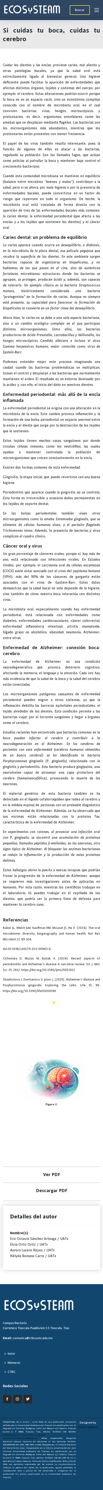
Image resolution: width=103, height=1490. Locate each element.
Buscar (80, 10)
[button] (49, 1002)
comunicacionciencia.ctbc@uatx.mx (20, 1438)
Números (14, 1362)
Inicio (11, 1353)
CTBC (11, 1372)
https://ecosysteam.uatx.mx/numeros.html (24, 1435)
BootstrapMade (88, 1427)
